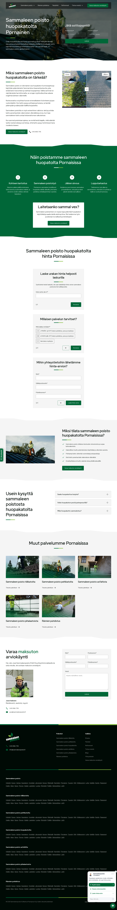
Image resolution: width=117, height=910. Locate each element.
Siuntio (97, 783)
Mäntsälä (50, 783)
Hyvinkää (31, 783)
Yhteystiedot (89, 756)
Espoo (13, 783)
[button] (27, 5)
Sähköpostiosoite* (41, 383)
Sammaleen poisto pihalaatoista (66, 753)
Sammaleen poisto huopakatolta (66, 745)
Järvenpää (38, 783)
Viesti (67, 671)
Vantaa (18, 783)
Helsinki (8, 783)
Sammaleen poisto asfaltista (65, 749)
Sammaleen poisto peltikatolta (66, 742)
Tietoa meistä (89, 749)
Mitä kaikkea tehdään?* (43, 327)
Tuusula (70, 783)
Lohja (87, 783)
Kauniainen (24, 783)
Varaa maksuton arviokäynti (97, 5)
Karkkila (92, 783)
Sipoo (16, 786)
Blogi (86, 753)
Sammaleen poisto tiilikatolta (65, 738)
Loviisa (38, 786)
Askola (26, 786)
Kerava (45, 783)
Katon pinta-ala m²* (42, 292)
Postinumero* (69, 31)
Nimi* (37, 374)
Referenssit (65, 5)
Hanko (8, 786)
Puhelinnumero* (93, 31)
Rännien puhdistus (43, 5)
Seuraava (76, 305)
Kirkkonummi (81, 783)
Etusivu (87, 738)
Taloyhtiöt (55, 5)
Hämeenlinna (56, 786)
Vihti (74, 783)
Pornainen (64, 783)
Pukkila (49, 786)
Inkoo (12, 786)
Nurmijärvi (57, 783)
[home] (12, 5)
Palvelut (87, 742)
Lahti (62, 786)
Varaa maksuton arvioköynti (93, 760)
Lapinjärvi (32, 786)
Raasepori (103, 783)
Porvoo (21, 786)
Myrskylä (44, 786)
